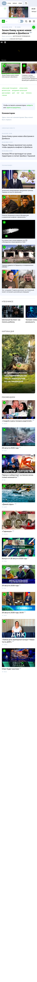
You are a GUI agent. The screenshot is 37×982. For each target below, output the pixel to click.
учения (4, 95)
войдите (30, 105)
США (22, 93)
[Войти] (30, 21)
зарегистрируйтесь (13, 107)
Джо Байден (6, 93)
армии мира (23, 88)
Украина (29, 93)
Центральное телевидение (21, 36)
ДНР (13, 93)
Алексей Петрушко (16, 39)
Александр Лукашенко (9, 88)
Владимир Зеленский (19, 90)
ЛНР (18, 93)
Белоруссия (6, 90)
